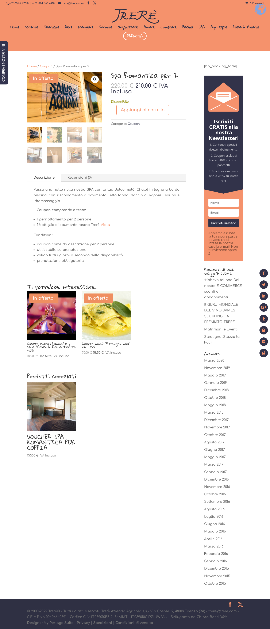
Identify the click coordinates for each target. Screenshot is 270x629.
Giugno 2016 (214, 524)
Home (15, 28)
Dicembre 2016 (216, 479)
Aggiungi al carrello (143, 109)
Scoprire (31, 28)
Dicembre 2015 (216, 569)
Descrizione (44, 177)
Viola (105, 225)
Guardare (51, 28)
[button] (95, 79)
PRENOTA (135, 36)
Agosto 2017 (214, 442)
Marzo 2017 (213, 464)
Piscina (187, 28)
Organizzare (128, 28)
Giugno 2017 (214, 450)
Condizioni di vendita (134, 623)
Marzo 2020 (214, 361)
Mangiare (86, 28)
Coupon (46, 66)
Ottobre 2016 (215, 494)
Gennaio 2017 (215, 472)
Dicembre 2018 (216, 390)
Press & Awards (246, 28)
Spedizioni (102, 623)
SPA (202, 28)
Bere (69, 28)
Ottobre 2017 (215, 435)
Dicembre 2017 (216, 420)
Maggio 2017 (215, 457)
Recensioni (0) (80, 177)
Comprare (169, 28)
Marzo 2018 (213, 412)
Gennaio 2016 (215, 561)
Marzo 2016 (213, 546)
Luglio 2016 (213, 517)
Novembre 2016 (217, 487)
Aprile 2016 (213, 539)
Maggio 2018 (215, 405)
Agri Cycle (219, 28)
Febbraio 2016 (216, 554)
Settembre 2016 (217, 502)
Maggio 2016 (215, 531)
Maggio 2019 (215, 375)
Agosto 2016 (214, 509)
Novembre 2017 (217, 427)
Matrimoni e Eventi (221, 329)
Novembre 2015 (217, 576)
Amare (149, 28)
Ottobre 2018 (215, 398)
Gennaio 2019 (215, 383)
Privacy (83, 623)
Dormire (105, 28)
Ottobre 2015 (215, 584)
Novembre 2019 (217, 368)
